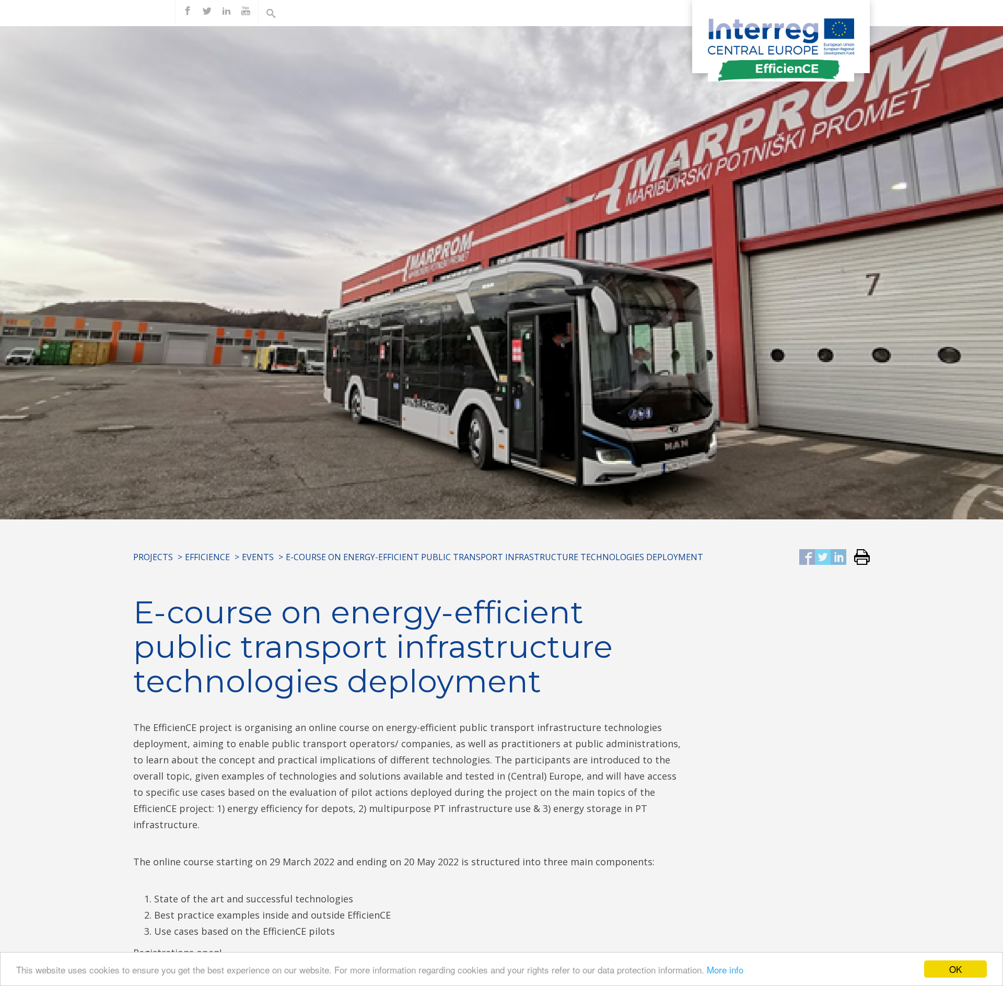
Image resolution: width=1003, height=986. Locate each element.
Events (258, 557)
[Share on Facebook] (807, 558)
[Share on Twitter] (823, 558)
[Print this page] (858, 558)
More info (725, 969)
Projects (153, 557)
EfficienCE (207, 557)
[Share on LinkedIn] (838, 558)
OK (955, 969)
